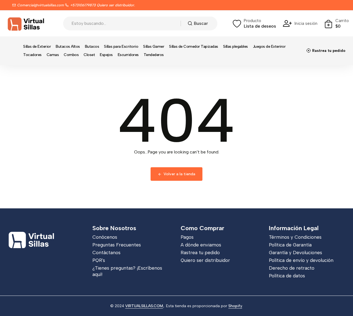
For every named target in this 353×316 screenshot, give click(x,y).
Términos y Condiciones (295, 237)
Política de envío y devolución (301, 260)
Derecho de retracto (291, 268)
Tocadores (32, 54)
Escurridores (128, 54)
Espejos (106, 54)
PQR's (98, 260)
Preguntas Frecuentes (116, 245)
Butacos (92, 46)
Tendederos (154, 54)
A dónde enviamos (201, 245)
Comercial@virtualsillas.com (40, 5)
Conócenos (104, 237)
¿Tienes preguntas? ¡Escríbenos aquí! (127, 271)
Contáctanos (106, 252)
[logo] (26, 23)
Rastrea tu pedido (200, 252)
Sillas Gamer (153, 46)
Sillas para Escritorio (121, 46)
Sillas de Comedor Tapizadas (193, 46)
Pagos (187, 237)
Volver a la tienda (179, 174)
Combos (71, 54)
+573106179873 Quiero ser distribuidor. (102, 5)
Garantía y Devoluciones (295, 252)
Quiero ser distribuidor (205, 260)
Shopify (235, 306)
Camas (53, 54)
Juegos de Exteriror (269, 46)
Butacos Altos (68, 46)
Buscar (201, 23)
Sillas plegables (235, 46)
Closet (89, 54)
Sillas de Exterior (37, 46)
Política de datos (287, 275)
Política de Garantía (290, 245)
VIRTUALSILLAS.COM (144, 306)
